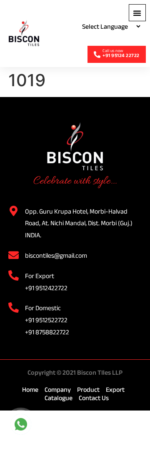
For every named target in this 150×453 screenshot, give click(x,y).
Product (88, 389)
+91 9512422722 (46, 287)
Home (30, 389)
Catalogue (58, 397)
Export (115, 389)
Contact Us (94, 397)
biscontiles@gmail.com (56, 255)
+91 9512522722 (46, 320)
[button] (137, 12)
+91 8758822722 (47, 332)
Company (58, 389)
